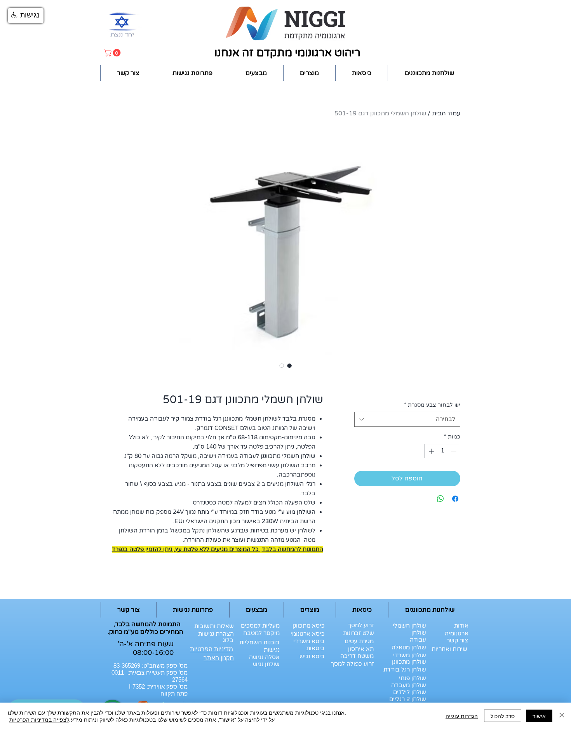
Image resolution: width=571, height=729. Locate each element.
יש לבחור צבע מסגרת (432, 405)
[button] (113, 53)
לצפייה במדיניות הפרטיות (39, 719)
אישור (539, 716)
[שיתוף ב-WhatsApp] (440, 498)
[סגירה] (561, 716)
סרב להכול (503, 716)
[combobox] (407, 419)
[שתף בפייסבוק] (455, 498)
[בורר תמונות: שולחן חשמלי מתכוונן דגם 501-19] (289, 365)
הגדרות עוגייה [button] (462, 716)
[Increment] (430, 451)
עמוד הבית (446, 113)
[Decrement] (454, 451)
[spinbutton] (442, 451)
